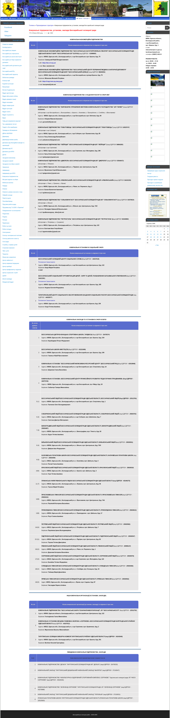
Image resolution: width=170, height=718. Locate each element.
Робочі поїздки (6, 229)
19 (154, 237)
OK (166, 27)
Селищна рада (57, 18)
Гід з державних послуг (9, 124)
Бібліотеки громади (8, 77)
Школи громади (7, 279)
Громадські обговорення (9, 130)
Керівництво (22, 18)
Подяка (4, 217)
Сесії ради (5, 241)
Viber (6, 31)
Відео (4, 118)
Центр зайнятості (7, 260)
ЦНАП (4, 276)
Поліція (4, 220)
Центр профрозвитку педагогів (11, 269)
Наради (4, 185)
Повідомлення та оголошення (11, 210)
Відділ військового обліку (10, 96)
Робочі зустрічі (6, 226)
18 (151, 237)
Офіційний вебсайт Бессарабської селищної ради (85, 2)
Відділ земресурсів (8, 105)
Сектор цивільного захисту (10, 238)
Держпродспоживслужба (10, 139)
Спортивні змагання (8, 248)
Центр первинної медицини (10, 263)
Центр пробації (7, 266)
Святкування (6, 232)
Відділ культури (7, 108)
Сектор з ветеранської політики (12, 235)
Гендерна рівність (152, 176)
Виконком (70, 18)
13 (157, 234)
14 (161, 234)
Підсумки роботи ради (9, 204)
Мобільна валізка (7, 182)
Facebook (8, 27)
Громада (34, 18)
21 (161, 237)
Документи (45, 18)
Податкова (5, 213)
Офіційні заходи (7, 195)
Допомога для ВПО (8, 151)
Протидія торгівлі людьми (155, 179)
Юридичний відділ (8, 282)
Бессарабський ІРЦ (8, 71)
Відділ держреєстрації (9, 99)
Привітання (5, 223)
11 (151, 234)
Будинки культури (7, 83)
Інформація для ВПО (100, 18)
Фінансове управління (9, 257)
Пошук (112, 18)
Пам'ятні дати (6, 198)
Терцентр (5, 254)
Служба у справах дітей (9, 244)
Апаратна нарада (7, 44)
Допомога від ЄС (7, 148)
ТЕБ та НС (5, 251)
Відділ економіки (7, 102)
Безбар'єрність (7, 47)
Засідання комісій (7, 161)
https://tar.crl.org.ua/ (49, 63)
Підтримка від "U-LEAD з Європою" (13, 207)
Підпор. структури (83, 18)
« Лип (157, 245)
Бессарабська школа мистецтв (12, 56)
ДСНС (4, 154)
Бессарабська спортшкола (10, 53)
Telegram (7, 36)
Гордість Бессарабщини (9, 127)
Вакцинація (5, 87)
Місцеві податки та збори (10, 179)
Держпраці (5, 136)
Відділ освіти (6, 111)
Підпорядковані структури (44, 25)
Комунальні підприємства (10, 176)
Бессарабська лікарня (9, 50)
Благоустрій (6, 80)
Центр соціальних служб (10, 272)
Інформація (5, 170)
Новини (13, 18)
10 (147, 234)
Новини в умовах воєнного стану (12, 192)
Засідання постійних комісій (10, 164)
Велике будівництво (8, 90)
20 (157, 237)
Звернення (5, 167)
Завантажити (50, 262)
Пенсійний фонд (7, 201)
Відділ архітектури (8, 93)
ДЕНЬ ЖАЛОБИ (7, 133)
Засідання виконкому (8, 158)
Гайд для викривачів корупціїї (11, 121)
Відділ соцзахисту (8, 114)
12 (154, 234)
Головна (5, 18)
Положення (42, 262)
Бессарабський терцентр (10, 74)
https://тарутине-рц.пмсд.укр (52, 81)
